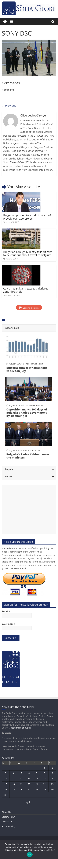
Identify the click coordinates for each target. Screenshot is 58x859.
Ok (29, 854)
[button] (29, 327)
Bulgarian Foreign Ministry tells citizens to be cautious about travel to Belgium (27, 253)
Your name (8, 624)
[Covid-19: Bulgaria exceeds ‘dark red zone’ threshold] (21, 267)
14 (37, 778)
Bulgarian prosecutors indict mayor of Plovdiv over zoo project (27, 216)
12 (21, 778)
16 (52, 778)
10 (5, 778)
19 (21, 784)
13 (29, 778)
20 (29, 784)
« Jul (28, 802)
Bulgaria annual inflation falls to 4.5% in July (26, 369)
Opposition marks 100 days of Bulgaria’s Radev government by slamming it (26, 413)
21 (37, 784)
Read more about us (21, 727)
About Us (6, 812)
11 (13, 778)
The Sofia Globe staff (34, 363)
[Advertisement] (29, 509)
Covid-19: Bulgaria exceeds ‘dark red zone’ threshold (25, 290)
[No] (54, 849)
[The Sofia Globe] (5, 21)
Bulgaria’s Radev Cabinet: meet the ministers (27, 456)
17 (5, 784)
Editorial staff (8, 816)
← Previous (9, 105)
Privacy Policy (8, 826)
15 (44, 778)
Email (6, 611)
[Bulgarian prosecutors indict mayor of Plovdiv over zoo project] (21, 193)
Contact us (7, 821)
